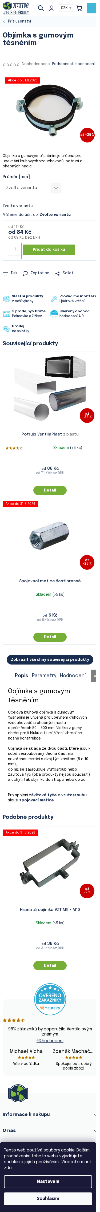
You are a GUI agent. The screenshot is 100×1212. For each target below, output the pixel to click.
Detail (50, 490)
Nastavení (48, 1181)
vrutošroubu (74, 795)
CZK (65, 8)
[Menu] (92, 8)
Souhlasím (48, 1198)
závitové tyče (43, 795)
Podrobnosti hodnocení (73, 64)
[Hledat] (43, 8)
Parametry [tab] (44, 675)
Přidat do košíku (49, 250)
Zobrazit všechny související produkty (50, 660)
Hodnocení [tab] (73, 675)
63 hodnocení (50, 1041)
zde (8, 1168)
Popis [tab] (21, 675)
